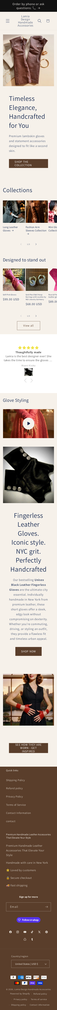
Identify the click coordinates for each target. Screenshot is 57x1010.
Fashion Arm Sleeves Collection (36, 228)
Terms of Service (16, 804)
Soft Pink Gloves (9, 294)
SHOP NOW (28, 651)
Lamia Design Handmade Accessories (32, 989)
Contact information (40, 1004)
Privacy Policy (14, 796)
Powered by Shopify (20, 993)
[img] (28, 347)
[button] (7, 21)
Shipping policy (18, 1004)
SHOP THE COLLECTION (23, 163)
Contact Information (18, 813)
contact (10, 821)
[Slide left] (21, 244)
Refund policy (14, 788)
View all (28, 325)
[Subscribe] (46, 906)
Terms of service (39, 999)
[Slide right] (36, 244)
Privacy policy (20, 999)
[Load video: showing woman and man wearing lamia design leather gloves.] (28, 423)
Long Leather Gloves (10, 228)
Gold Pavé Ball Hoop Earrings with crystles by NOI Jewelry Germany (36, 297)
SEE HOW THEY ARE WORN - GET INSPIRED (28, 748)
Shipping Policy (15, 780)
